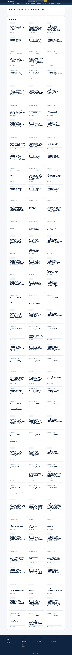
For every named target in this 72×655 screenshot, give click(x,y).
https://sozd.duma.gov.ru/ (16, 11)
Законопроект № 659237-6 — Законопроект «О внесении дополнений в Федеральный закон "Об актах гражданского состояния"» (36, 406)
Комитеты (33, 3)
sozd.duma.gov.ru (39, 639)
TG (64, 1)
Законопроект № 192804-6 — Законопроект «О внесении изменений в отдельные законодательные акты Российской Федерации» (17, 538)
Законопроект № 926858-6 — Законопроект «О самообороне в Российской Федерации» (17, 361)
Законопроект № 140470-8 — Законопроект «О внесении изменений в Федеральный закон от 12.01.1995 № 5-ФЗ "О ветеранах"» (17, 27)
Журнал (58, 3)
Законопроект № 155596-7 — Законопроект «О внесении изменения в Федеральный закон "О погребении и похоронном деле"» (35, 283)
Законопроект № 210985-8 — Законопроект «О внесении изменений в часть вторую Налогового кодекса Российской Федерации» (17, 589)
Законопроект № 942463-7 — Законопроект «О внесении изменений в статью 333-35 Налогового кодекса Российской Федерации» (17, 74)
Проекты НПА (26, 3)
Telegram (53, 643)
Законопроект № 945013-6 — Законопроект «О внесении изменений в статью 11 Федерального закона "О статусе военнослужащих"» (54, 348)
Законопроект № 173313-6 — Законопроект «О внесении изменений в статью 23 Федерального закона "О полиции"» (34, 556)
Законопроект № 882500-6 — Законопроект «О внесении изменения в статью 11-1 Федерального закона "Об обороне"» (35, 363)
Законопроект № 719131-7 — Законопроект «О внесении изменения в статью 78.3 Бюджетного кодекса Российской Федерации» (54, 124)
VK (61, 1)
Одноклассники (54, 641)
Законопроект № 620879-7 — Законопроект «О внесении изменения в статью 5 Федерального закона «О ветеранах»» (35, 157)
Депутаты (39, 3)
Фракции (45, 3)
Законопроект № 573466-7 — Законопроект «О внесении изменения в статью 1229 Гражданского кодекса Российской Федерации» (17, 173)
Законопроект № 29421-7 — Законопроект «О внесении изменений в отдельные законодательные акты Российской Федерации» (54, 314)
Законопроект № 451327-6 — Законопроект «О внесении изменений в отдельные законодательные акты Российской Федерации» (54, 420)
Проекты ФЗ (19, 3)
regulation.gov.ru (39, 641)
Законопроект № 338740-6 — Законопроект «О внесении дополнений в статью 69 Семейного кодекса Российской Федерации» (53, 452)
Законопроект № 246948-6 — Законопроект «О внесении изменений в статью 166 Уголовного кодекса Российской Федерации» (35, 490)
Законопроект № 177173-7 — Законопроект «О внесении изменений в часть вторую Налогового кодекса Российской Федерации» (17, 283)
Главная (13, 3)
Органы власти (52, 3)
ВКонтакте (53, 639)
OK (62, 1)
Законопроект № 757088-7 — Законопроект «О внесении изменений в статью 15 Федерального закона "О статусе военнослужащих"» (36, 110)
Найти (45, 1)
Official (10, 1)
